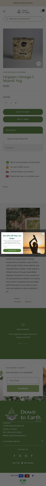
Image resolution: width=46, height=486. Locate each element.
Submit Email (12, 250)
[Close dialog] (43, 234)
